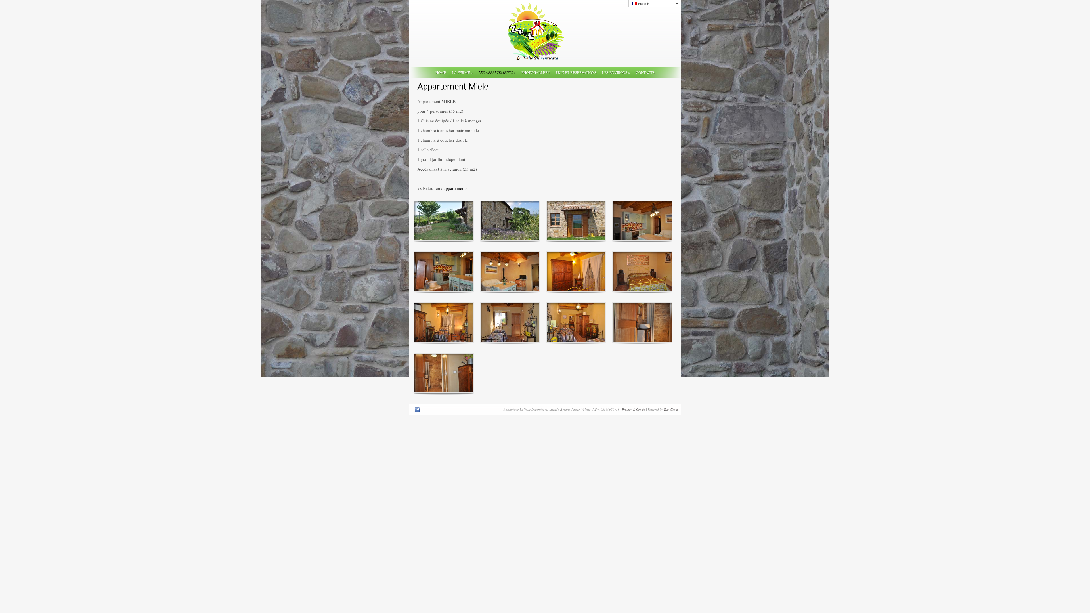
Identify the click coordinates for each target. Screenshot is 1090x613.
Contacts (645, 72)
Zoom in (431, 221)
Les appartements (497, 72)
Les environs (616, 72)
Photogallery (535, 72)
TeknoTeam (671, 409)
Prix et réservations (576, 72)
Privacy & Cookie (633, 409)
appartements (455, 188)
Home (440, 72)
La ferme (462, 72)
